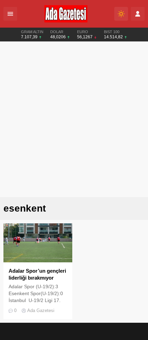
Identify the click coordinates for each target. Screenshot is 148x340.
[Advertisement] (74, 119)
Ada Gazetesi (40, 310)
